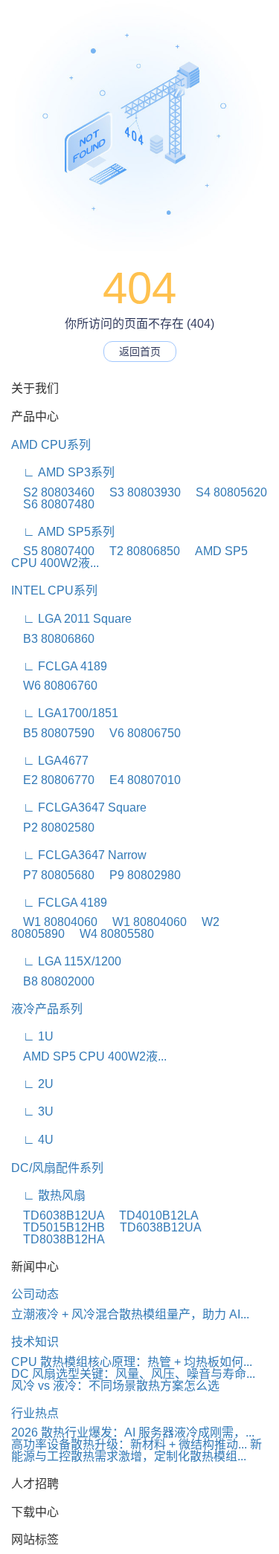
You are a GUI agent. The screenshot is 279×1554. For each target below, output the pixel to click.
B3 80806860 (52, 638)
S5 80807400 (52, 551)
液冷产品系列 (47, 1009)
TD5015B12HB (58, 1227)
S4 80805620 (225, 492)
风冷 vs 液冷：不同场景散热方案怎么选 (115, 1385)
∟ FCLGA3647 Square (79, 807)
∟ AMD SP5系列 (63, 531)
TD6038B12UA (57, 1215)
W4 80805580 (111, 933)
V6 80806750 (139, 733)
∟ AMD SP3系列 (63, 472)
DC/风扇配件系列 (57, 1168)
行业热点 (35, 1413)
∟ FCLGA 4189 (59, 666)
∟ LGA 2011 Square (71, 618)
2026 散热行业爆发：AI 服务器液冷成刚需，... (132, 1432)
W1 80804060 (54, 922)
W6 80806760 (54, 685)
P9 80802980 (139, 875)
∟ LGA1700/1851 (64, 713)
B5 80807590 (52, 733)
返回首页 (140, 351)
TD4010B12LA (152, 1215)
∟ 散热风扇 (48, 1195)
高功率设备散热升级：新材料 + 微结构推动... (129, 1444)
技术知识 (35, 1342)
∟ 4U (32, 1139)
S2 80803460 (52, 492)
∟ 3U (32, 1111)
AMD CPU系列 (51, 444)
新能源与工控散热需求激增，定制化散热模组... (136, 1450)
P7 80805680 (52, 875)
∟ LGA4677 (50, 760)
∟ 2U (32, 1084)
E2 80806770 (52, 780)
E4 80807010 (139, 780)
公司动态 (35, 1294)
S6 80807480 (52, 504)
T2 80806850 (138, 551)
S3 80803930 (139, 492)
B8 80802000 (52, 981)
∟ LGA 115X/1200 (66, 961)
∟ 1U (32, 1036)
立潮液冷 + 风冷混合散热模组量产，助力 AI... (130, 1314)
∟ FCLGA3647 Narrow (79, 855)
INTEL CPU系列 (54, 590)
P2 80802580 (52, 827)
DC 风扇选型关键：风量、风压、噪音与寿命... (133, 1373)
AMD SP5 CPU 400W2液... (89, 1056)
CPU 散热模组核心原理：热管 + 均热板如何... (131, 1362)
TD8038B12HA (58, 1239)
